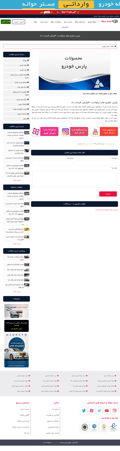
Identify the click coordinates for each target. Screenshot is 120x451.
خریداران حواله (80, 22)
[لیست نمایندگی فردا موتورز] (26, 264)
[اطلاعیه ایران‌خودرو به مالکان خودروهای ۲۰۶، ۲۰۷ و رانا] (26, 165)
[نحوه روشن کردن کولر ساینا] (26, 270)
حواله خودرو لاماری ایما (50, 381)
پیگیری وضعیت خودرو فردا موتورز (15, 258)
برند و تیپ (44, 22)
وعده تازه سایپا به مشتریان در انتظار (14, 159)
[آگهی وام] (16, 326)
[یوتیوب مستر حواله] (104, 131)
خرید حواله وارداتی (22, 376)
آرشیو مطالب (17, 180)
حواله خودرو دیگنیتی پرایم (106, 381)
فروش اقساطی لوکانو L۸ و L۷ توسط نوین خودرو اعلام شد (15, 174)
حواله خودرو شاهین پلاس (49, 386)
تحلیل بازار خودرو (22, 100)
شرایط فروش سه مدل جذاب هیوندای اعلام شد (15, 144)
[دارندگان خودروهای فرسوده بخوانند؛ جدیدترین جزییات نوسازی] (26, 132)
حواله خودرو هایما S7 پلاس (77, 391)
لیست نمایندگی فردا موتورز (15, 264)
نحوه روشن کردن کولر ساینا (15, 270)
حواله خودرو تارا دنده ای (21, 381)
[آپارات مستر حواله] (44, 131)
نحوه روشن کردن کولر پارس (15, 275)
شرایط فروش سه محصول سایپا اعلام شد (16, 151)
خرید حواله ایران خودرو (79, 376)
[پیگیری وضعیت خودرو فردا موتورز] (26, 257)
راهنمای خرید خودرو (21, 82)
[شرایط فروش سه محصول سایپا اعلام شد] (26, 150)
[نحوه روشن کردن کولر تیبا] (26, 280)
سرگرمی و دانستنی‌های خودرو (21, 93)
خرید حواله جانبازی (51, 376)
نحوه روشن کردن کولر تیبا (16, 280)
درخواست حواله (56, 22)
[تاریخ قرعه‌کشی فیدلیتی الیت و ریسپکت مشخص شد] (26, 229)
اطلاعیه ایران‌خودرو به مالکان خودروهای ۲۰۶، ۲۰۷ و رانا (15, 167)
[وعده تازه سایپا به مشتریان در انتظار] (26, 158)
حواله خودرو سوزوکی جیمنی (106, 386)
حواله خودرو (92, 22)
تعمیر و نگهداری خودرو (20, 109)
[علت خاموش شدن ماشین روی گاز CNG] (26, 284)
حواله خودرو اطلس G (79, 386)
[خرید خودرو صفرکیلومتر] (16, 311)
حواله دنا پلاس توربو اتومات (19, 386)
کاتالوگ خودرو (23, 104)
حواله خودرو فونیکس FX (78, 381)
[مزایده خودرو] (16, 350)
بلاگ (111, 46)
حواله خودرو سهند (22, 391)
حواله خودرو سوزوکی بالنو (49, 391)
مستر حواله (55, 443)
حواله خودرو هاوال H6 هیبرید (105, 391)
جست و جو (68, 22)
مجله (35, 22)
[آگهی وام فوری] (60, 12)
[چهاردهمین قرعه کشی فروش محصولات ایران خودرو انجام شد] (26, 218)
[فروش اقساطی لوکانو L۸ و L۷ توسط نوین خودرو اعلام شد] (26, 173)
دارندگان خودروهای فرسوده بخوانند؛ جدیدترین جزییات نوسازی (15, 135)
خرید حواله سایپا (109, 376)
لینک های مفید (22, 87)
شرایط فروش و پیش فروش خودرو (19, 76)
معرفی (25, 119)
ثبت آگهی (5, 22)
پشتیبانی (65, 27)
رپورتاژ (25, 60)
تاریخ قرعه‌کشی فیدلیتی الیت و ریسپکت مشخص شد (15, 230)
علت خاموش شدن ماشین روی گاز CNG (14, 286)
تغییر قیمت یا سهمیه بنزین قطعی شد (15, 238)
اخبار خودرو (105, 46)
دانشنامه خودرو (22, 114)
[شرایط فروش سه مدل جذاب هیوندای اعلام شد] (26, 142)
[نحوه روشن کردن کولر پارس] (26, 275)
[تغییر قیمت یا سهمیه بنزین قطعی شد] (26, 236)
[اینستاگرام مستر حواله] (74, 131)
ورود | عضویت (17, 22)
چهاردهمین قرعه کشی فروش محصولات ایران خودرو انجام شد (15, 221)
